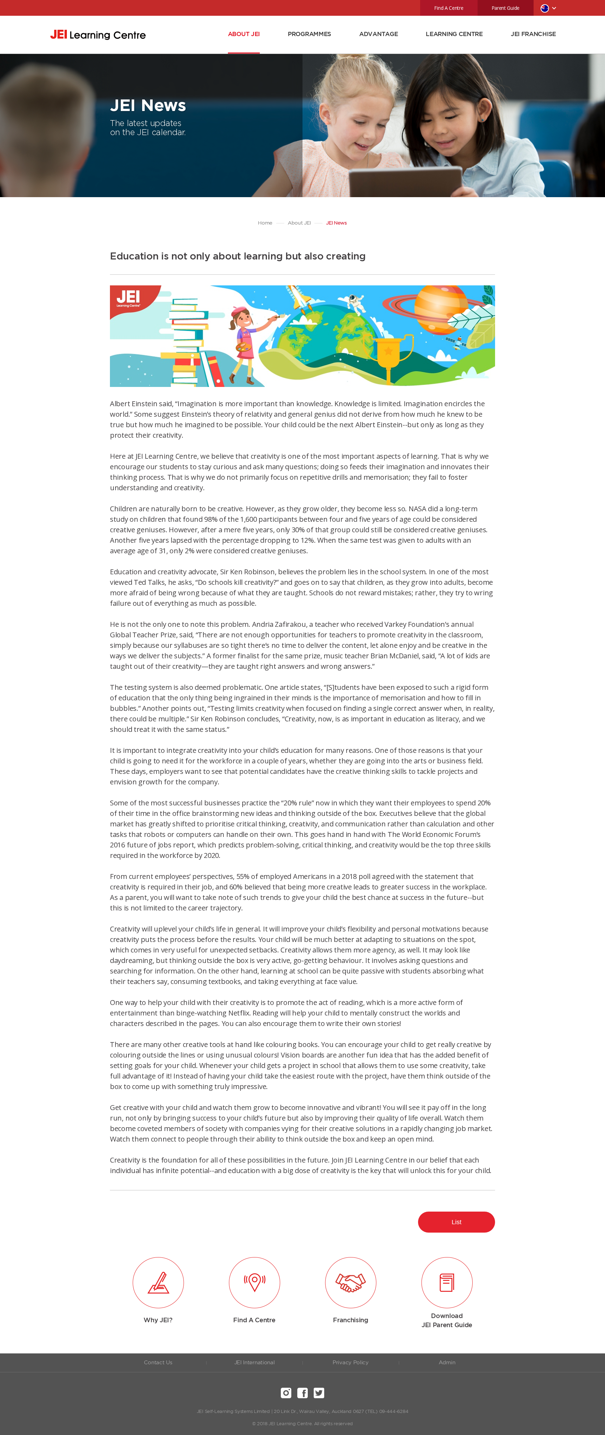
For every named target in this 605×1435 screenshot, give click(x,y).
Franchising (350, 1320)
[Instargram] (286, 1393)
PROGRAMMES (309, 34)
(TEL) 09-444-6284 (386, 1412)
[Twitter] (319, 1393)
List (456, 1222)
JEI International (254, 1362)
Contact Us (158, 1362)
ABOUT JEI (244, 34)
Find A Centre (448, 8)
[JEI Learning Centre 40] (98, 35)
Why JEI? (158, 1320)
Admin (447, 1362)
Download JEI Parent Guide (447, 1320)
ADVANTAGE (378, 34)
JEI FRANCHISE (533, 34)
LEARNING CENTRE (454, 34)
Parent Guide (506, 8)
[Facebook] (302, 1393)
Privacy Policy (351, 1362)
